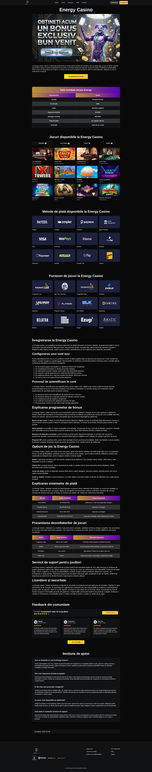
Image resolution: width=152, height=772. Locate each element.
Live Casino (63, 143)
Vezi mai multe (76, 642)
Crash (86, 143)
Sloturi (108, 143)
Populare (41, 143)
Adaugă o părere (110, 612)
